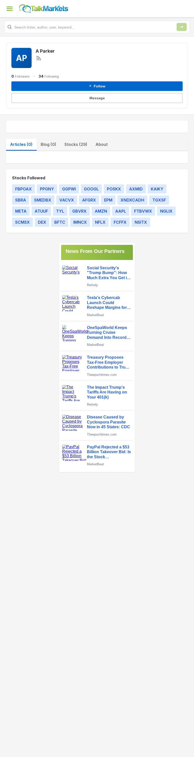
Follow (97, 85)
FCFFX (120, 222)
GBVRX (79, 211)
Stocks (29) (75, 144)
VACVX (66, 200)
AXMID (136, 188)
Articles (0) (21, 144)
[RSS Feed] (39, 58)
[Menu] (9, 8)
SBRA (20, 200)
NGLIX (166, 211)
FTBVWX (143, 211)
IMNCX (80, 222)
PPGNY (47, 188)
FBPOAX (23, 188)
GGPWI (69, 188)
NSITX (141, 222)
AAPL (120, 211)
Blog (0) (48, 144)
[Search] (182, 27)
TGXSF (159, 200)
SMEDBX (42, 200)
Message (97, 98)
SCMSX (22, 222)
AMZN (101, 211)
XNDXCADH (132, 200)
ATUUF (41, 211)
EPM (108, 200)
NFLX (100, 222)
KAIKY (157, 188)
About (101, 144)
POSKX (114, 188)
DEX (42, 222)
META (21, 211)
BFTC (59, 222)
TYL (60, 211)
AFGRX (89, 200)
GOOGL (91, 188)
